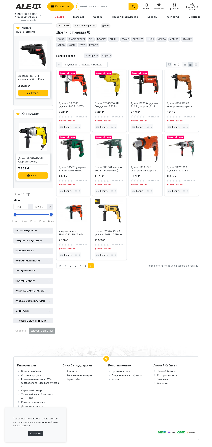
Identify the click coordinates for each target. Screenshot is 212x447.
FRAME (125, 39)
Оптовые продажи (31, 375)
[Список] (185, 64)
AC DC (61, 39)
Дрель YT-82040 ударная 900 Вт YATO (71, 105)
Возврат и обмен (31, 371)
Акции (115, 379)
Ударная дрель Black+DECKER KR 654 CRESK (71, 233)
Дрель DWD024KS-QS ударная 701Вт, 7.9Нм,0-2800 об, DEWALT (109, 233)
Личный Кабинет (166, 371)
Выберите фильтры (42, 330)
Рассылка (162, 383)
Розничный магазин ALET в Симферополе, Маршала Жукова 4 (40, 383)
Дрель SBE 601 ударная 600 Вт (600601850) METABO (108, 169)
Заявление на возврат (79, 375)
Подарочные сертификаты (127, 375)
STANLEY (187, 39)
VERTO (61, 45)
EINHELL (114, 39)
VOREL (72, 45)
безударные (91, 55)
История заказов (167, 375)
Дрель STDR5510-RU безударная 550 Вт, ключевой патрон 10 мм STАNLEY (108, 105)
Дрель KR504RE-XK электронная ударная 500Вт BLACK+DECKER (179, 105)
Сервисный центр (31, 390)
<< (59, 265)
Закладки (162, 379)
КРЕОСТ (93, 45)
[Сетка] (190, 64)
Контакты (72, 371)
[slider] (15, 214)
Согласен (35, 433)
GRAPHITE (138, 39)
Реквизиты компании (33, 402)
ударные (106, 55)
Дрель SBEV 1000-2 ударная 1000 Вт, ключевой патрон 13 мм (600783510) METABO (180, 169)
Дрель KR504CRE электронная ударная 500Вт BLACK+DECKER (143, 169)
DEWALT (101, 39)
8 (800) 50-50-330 (25, 14)
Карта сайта (73, 379)
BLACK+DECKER (77, 39)
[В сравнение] (47, 57)
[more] (79, 126)
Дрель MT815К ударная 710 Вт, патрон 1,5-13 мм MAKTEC (145, 105)
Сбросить (21, 330)
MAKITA (162, 39)
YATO (82, 45)
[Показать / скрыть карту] (106, 359)
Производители (121, 371)
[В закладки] (47, 43)
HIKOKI (150, 39)
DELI (91, 39)
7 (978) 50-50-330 (26, 16)
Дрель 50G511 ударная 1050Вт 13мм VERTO (72, 169)
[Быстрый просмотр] (47, 50)
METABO (174, 39)
